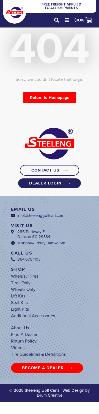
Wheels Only (23, 289)
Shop (18, 269)
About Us (20, 328)
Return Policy (24, 341)
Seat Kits (19, 302)
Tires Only (21, 283)
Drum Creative (49, 395)
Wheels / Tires (24, 276)
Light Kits (20, 309)
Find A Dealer (24, 334)
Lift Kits (18, 296)
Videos (17, 347)
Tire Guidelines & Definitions (38, 354)
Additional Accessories (33, 316)
